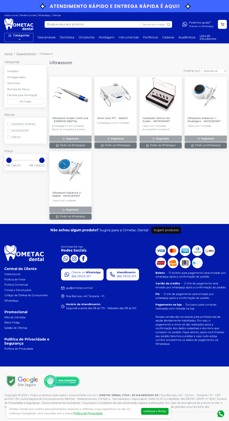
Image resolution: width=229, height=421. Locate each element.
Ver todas (25, 101)
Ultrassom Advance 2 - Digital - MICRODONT (67, 194)
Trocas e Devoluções (17, 290)
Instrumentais (129, 37)
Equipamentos (26, 53)
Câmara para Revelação (22, 95)
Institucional (11, 15)
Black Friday (12, 322)
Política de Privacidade (18, 348)
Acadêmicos (186, 37)
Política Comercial (16, 284)
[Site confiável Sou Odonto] (61, 381)
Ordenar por (192, 70)
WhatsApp (44, 15)
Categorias (21, 35)
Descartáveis (46, 37)
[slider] (9, 160)
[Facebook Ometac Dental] (83, 258)
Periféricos (150, 37)
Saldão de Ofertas (15, 328)
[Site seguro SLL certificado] (22, 381)
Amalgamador (16, 77)
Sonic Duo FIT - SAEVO (112, 118)
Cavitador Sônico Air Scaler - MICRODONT (156, 120)
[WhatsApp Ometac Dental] (65, 258)
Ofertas (56, 15)
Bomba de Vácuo (18, 89)
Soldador (13, 71)
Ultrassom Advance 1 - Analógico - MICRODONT (204, 120)
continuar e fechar (154, 411)
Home (8, 53)
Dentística (67, 37)
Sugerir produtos (166, 230)
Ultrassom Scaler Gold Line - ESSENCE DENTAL (70, 120)
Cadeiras (168, 37)
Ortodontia (86, 37)
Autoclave (13, 83)
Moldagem (106, 37)
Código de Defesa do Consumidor (26, 295)
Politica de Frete (14, 279)
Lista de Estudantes (208, 37)
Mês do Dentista (14, 317)
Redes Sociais (28, 15)
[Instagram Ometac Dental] (74, 258)
